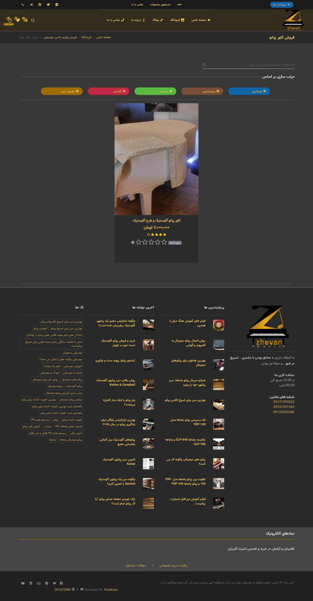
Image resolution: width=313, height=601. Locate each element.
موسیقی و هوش (72, 353)
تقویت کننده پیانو (72, 420)
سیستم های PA (40, 420)
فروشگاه (86, 37)
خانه (179, 5)
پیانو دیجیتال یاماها (71, 440)
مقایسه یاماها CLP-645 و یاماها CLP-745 (185, 441)
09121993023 (283, 402)
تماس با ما (137, 5)
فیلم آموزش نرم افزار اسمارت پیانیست (187, 501)
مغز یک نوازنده (51, 366)
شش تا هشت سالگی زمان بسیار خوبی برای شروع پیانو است (53, 344)
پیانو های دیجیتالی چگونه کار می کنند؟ (186, 461)
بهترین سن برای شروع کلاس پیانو (185, 400)
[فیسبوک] (57, 4)
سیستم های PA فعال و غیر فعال (48, 433)
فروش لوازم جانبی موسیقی (60, 37)
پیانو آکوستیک (74, 386)
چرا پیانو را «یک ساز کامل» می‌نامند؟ (119, 402)
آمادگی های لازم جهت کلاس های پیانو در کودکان (54, 335)
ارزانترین (164, 91)
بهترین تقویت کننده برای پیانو (39, 399)
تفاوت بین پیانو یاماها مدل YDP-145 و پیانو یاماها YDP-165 (185, 481)
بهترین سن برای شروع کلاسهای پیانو (61, 321)
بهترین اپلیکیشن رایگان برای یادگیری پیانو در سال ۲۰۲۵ (118, 422)
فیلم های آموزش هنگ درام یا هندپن (187, 323)
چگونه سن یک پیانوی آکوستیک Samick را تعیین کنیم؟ (116, 481)
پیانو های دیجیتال (72, 379)
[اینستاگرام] (40, 4)
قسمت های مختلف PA (68, 426)
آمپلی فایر (76, 433)
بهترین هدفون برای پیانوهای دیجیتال (188, 362)
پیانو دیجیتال (55, 386)
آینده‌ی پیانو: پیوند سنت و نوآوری (115, 360)
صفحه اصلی (103, 37)
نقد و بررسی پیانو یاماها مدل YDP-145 (188, 422)
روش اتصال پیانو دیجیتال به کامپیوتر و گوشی (188, 343)
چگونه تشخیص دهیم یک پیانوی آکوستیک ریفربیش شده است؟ (116, 323)
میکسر (48, 426)
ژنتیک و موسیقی (72, 373)
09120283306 (283, 412)
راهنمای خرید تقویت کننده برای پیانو (61, 413)
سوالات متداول (136, 565)
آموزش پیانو (40, 328)
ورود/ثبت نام (279, 5)
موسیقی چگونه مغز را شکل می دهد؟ (61, 359)
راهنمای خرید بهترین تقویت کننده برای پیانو (57, 406)
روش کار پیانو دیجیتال (45, 379)
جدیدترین (257, 91)
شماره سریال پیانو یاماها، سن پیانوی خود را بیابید (187, 382)
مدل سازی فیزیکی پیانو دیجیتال (64, 393)
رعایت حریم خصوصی (172, 565)
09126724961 (63, 589)
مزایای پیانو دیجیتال (71, 399)
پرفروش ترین (68, 91)
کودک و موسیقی (49, 373)
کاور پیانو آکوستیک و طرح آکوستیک (156, 220)
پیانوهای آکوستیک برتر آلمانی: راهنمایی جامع (117, 441)
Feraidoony (111, 589)
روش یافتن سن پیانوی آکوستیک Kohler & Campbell (115, 382)
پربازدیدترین (209, 91)
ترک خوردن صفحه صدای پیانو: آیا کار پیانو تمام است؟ (115, 501)
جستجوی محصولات (160, 5)
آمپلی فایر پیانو (31, 426)
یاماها (52, 440)
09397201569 (283, 407)
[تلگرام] (31, 4)
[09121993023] (23, 4)
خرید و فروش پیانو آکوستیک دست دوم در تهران (118, 343)
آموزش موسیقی (73, 366)
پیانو (55, 420)
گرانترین (117, 91)
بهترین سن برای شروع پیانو (66, 328)
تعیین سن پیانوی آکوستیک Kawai (119, 461)
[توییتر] (48, 4)
